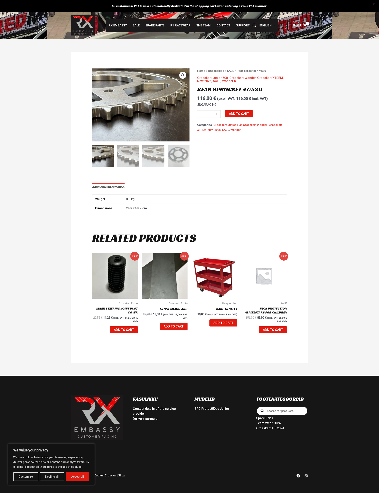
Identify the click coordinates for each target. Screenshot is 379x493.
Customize (26, 476)
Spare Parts (154, 25)
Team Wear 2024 (268, 423)
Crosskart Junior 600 (212, 78)
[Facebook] (298, 476)
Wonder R (229, 81)
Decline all (52, 476)
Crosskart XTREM (270, 78)
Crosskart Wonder (242, 78)
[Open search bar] (254, 25)
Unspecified (216, 71)
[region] (51, 464)
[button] (267, 25)
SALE (136, 25)
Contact (223, 25)
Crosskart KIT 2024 (270, 428)
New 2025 (204, 81)
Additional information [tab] (108, 187)
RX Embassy (118, 25)
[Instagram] (306, 476)
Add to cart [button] (124, 330)
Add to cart (239, 114)
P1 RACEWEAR (180, 25)
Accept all (77, 476)
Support (243, 25)
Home (201, 71)
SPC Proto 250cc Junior (211, 409)
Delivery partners (145, 419)
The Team (203, 25)
